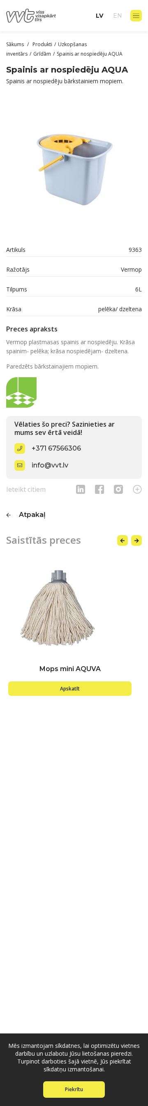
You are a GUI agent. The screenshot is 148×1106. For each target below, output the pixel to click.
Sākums (15, 44)
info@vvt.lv (50, 465)
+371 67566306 (56, 448)
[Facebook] (99, 489)
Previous (122, 540)
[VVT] (31, 16)
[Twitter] (118, 489)
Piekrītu (74, 1089)
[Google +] (137, 489)
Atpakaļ (32, 515)
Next (136, 540)
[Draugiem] (80, 489)
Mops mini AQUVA (70, 669)
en (117, 15)
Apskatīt (70, 688)
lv (99, 15)
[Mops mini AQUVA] (70, 607)
